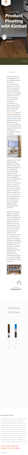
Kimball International (11, 112)
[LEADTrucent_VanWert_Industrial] (9, 331)
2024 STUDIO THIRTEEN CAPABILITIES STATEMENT (10, 447)
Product (13, 72)
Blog (24, 61)
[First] (16, 331)
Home (22, 61)
